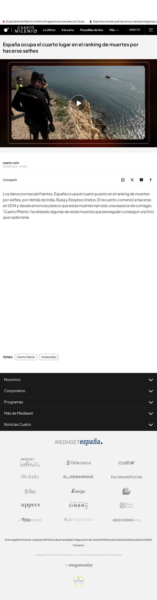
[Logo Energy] (78, 491)
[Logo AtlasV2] (30, 520)
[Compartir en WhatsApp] (123, 180)
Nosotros (12, 379)
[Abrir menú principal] (151, 30)
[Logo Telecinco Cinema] (78, 505)
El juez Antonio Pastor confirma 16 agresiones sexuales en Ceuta (45, 21)
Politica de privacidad (58, 539)
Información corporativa (31, 539)
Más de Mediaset (18, 413)
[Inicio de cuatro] (6, 30)
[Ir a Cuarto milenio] (26, 30)
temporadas (48, 357)
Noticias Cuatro (17, 424)
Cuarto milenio (26, 357)
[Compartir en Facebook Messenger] (141, 180)
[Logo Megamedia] (80, 565)
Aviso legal (11, 539)
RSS (149, 539)
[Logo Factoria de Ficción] (126, 477)
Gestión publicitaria (135, 539)
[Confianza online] (79, 584)
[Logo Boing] (30, 491)
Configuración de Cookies (86, 539)
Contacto (78, 545)
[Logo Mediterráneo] (126, 519)
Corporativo (14, 390)
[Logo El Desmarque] (78, 477)
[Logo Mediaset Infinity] (30, 463)
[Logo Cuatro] (127, 463)
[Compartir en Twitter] (132, 180)
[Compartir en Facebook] (150, 180)
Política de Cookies (113, 539)
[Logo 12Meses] (126, 505)
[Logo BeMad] (126, 491)
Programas (13, 401)
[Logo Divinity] (30, 477)
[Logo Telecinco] (78, 463)
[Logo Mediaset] (78, 444)
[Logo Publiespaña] (78, 520)
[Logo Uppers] (30, 505)
